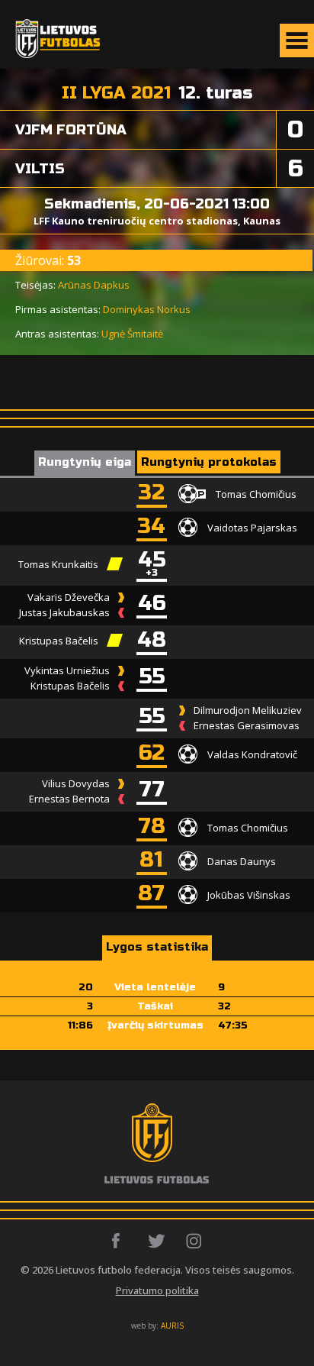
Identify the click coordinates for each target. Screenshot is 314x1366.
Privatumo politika (157, 1290)
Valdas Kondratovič (252, 754)
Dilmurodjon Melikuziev (248, 710)
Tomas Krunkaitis (58, 564)
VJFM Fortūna (71, 129)
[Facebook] (120, 1240)
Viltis (40, 168)
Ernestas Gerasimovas (247, 725)
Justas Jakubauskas (64, 612)
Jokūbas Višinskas (248, 894)
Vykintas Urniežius (67, 670)
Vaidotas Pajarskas (252, 527)
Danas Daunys (241, 860)
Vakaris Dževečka (68, 597)
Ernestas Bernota (69, 799)
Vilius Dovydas (76, 783)
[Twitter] (157, 1240)
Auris (172, 1325)
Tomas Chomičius (256, 493)
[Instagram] (194, 1240)
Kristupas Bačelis (58, 640)
